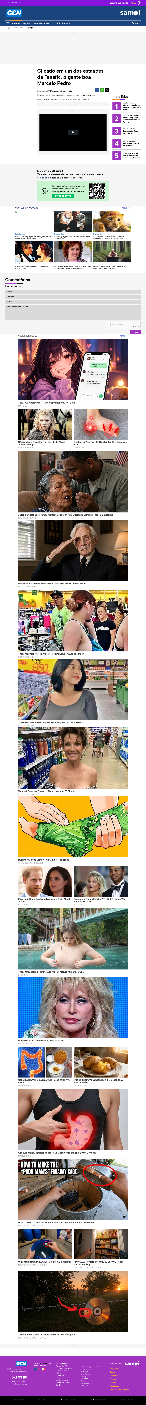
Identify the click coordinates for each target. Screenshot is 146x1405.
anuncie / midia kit (43, 23)
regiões (26, 23)
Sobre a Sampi (19, 1400)
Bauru (112, 1372)
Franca (113, 1379)
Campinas (114, 1375)
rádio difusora (63, 23)
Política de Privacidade (70, 1400)
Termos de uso (42, 1400)
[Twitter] (107, 90)
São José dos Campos (119, 1389)
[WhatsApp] (102, 90)
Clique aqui (43, 177)
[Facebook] (97, 90)
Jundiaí (113, 1382)
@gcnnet (44, 1363)
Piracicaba (114, 1386)
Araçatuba (114, 1368)
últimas (16, 23)
